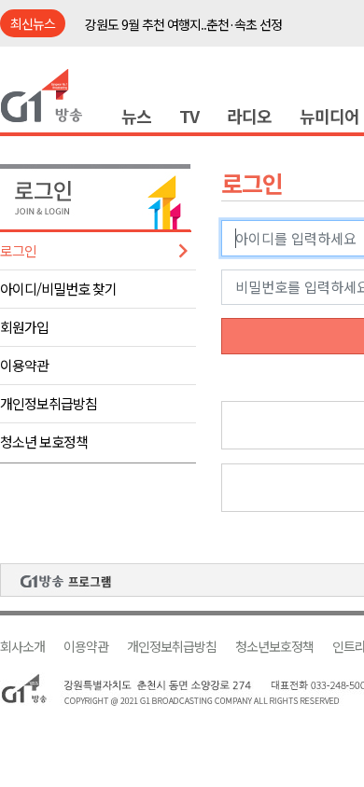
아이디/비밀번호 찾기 (58, 288)
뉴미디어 (329, 116)
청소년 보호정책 (44, 441)
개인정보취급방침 (48, 403)
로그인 (18, 250)
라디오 (249, 116)
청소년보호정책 (274, 647)
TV (189, 116)
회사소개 (22, 647)
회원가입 (24, 327)
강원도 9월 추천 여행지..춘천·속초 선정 (183, 24)
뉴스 (136, 116)
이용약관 (24, 365)
